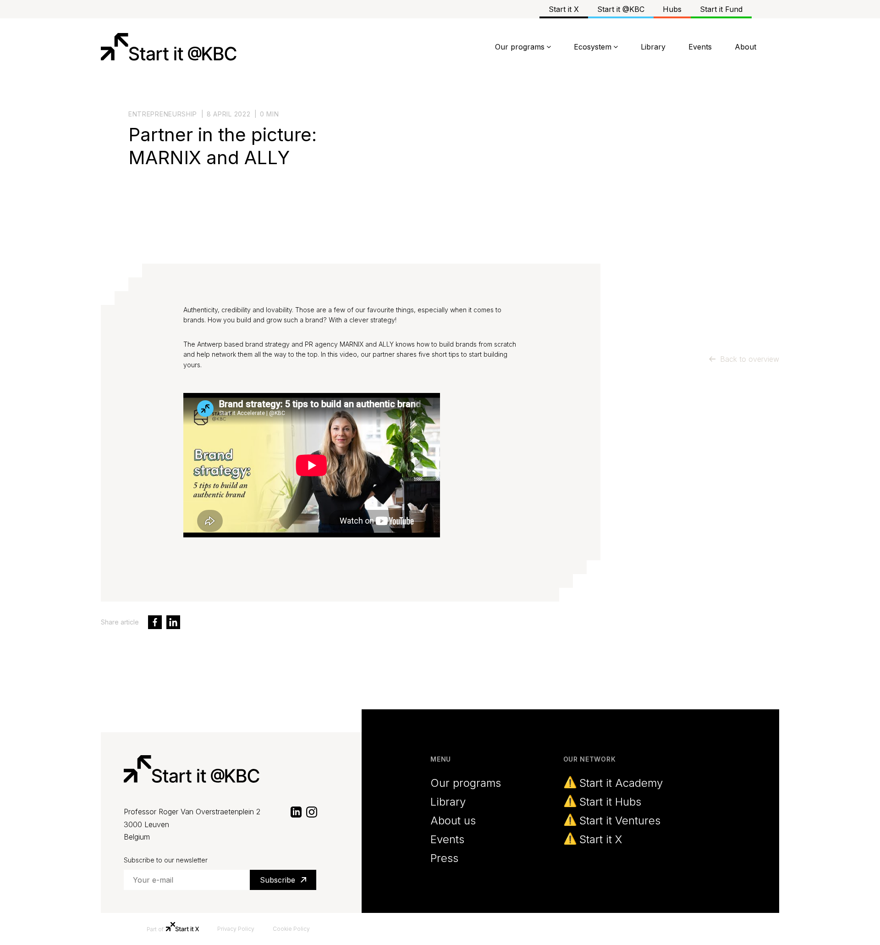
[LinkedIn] (296, 812)
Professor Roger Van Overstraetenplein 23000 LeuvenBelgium (192, 824)
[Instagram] (311, 812)
